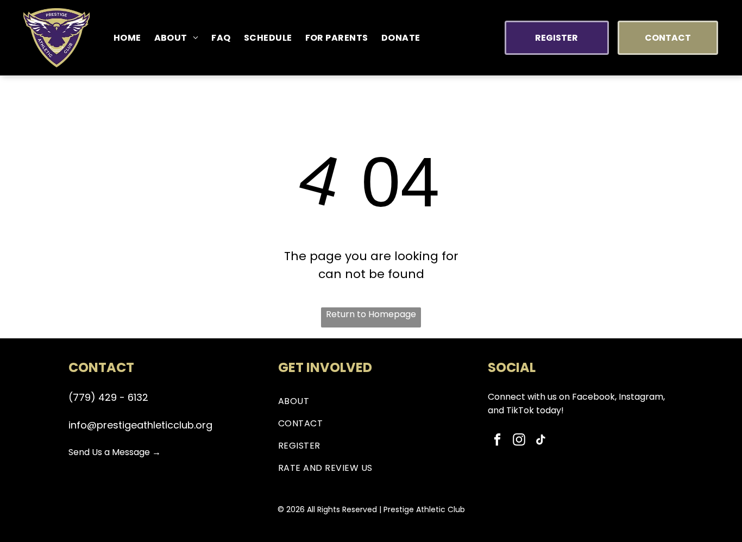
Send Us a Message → (114, 452)
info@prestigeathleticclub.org (140, 425)
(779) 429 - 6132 (108, 397)
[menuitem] (127, 37)
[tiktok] (540, 441)
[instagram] (519, 441)
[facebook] (497, 441)
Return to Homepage (371, 314)
